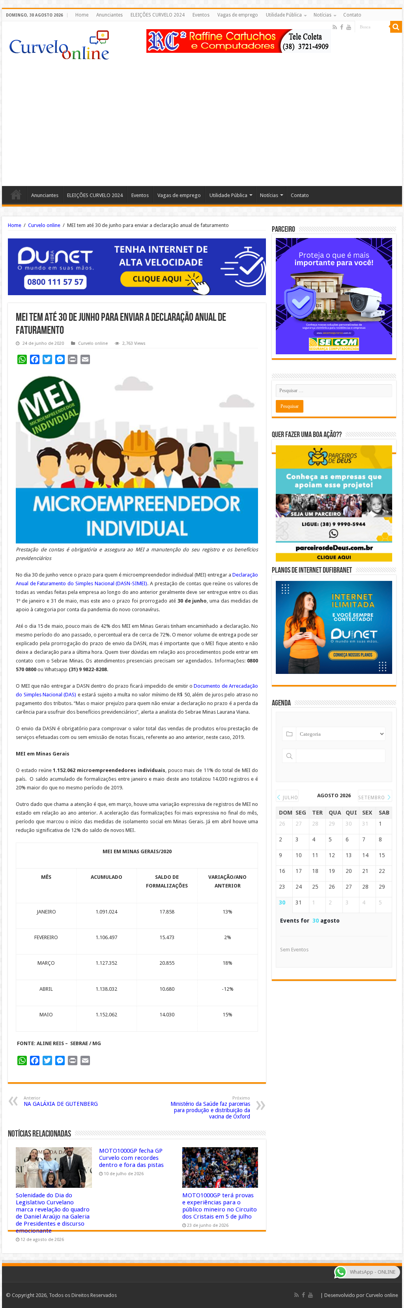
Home (81, 15)
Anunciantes (109, 15)
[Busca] (396, 27)
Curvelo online (44, 225)
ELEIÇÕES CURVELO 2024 (158, 15)
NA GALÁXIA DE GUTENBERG (61, 1101)
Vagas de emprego (237, 15)
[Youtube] (349, 27)
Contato (352, 15)
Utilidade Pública (284, 15)
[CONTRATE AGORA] (137, 266)
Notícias (322, 15)
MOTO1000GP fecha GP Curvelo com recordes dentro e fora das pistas (131, 1157)
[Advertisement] (202, 119)
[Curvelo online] (59, 42)
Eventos (201, 15)
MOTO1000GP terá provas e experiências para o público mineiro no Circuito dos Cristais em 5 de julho (219, 1206)
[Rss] (335, 27)
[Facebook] (341, 27)
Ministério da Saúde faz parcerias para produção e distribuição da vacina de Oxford (210, 1108)
